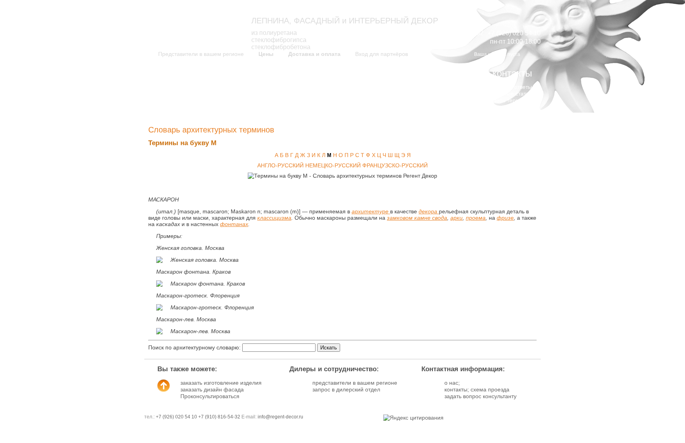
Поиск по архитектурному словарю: (194, 347)
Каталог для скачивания (203, 93)
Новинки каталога (212, 87)
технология (409, 73)
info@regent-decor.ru (280, 417)
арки (456, 218)
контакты (512, 73)
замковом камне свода (417, 218)
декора (429, 211)
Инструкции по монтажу (402, 93)
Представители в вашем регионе (201, 54)
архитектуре (371, 211)
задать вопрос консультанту (480, 396)
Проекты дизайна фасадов (299, 87)
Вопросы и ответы (508, 87)
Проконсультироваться (209, 396)
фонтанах (234, 224)
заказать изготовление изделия (221, 383)
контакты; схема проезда (476, 389)
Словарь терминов (507, 100)
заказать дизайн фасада (212, 389)
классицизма (274, 218)
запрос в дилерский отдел (346, 389)
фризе (505, 218)
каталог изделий (199, 73)
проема (476, 218)
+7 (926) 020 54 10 (176, 417)
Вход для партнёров (381, 54)
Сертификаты (415, 100)
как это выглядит (296, 73)
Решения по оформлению (300, 93)
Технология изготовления (399, 87)
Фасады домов (314, 100)
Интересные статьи (507, 93)
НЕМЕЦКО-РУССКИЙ (333, 165)
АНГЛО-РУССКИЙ (280, 165)
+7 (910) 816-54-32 (219, 417)
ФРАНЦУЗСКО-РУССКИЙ (395, 165)
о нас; (452, 383)
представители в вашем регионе (354, 383)
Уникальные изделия (207, 100)
